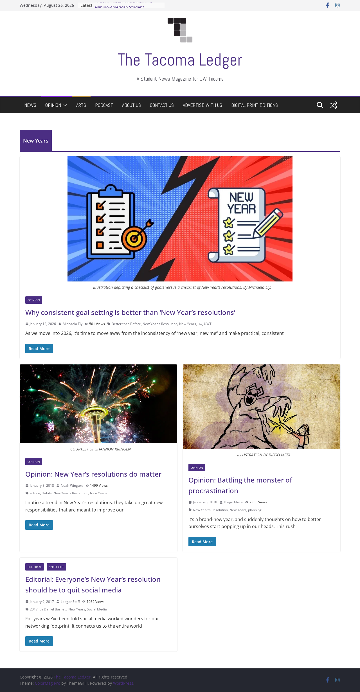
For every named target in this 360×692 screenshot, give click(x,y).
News (30, 105)
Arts (81, 105)
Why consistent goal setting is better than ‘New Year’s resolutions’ (130, 312)
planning (255, 510)
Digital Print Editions (254, 105)
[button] (64, 105)
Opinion (53, 105)
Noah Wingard (72, 485)
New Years (187, 323)
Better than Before (126, 323)
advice (35, 493)
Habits (47, 493)
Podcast (104, 105)
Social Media (97, 609)
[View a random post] (333, 105)
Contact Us (162, 105)
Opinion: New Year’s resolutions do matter (93, 474)
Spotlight (56, 567)
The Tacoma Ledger (180, 60)
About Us (131, 105)
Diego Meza (233, 502)
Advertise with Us (202, 105)
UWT (208, 323)
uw (200, 323)
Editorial (35, 567)
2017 (34, 609)
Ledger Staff (70, 601)
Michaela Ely (72, 323)
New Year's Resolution (160, 323)
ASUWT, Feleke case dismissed (123, 5)
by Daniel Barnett (53, 609)
